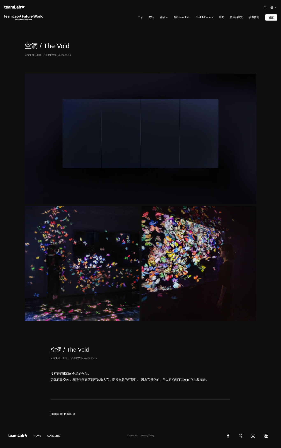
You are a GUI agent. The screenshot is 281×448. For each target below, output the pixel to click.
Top (140, 17)
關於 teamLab (181, 17)
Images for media (61, 413)
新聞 (221, 17)
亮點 (151, 17)
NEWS (37, 435)
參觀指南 (254, 17)
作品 (162, 17)
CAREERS (53, 435)
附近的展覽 (236, 17)
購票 (271, 17)
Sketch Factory (204, 17)
